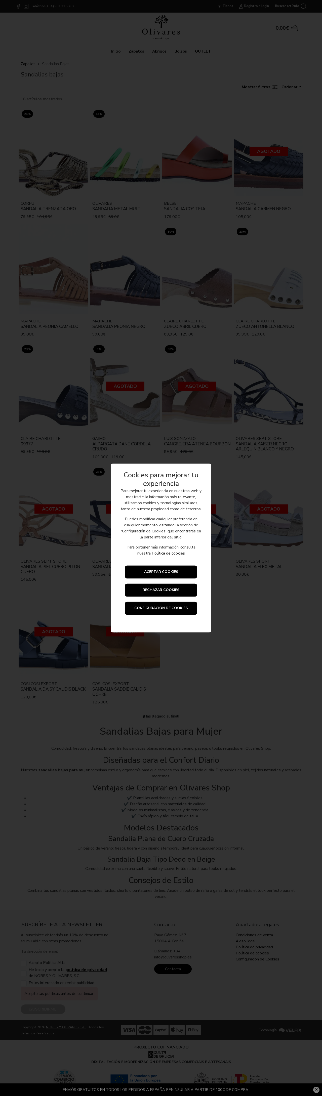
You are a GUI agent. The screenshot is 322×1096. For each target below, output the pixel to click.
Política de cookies (168, 553)
